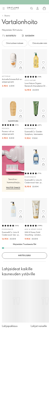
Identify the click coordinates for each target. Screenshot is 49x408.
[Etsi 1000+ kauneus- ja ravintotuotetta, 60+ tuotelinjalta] (31, 8)
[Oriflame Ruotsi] (12, 8)
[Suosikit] (20, 62)
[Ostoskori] (44, 8)
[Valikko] (3, 8)
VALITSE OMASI (13, 187)
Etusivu (7, 15)
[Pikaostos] (20, 67)
